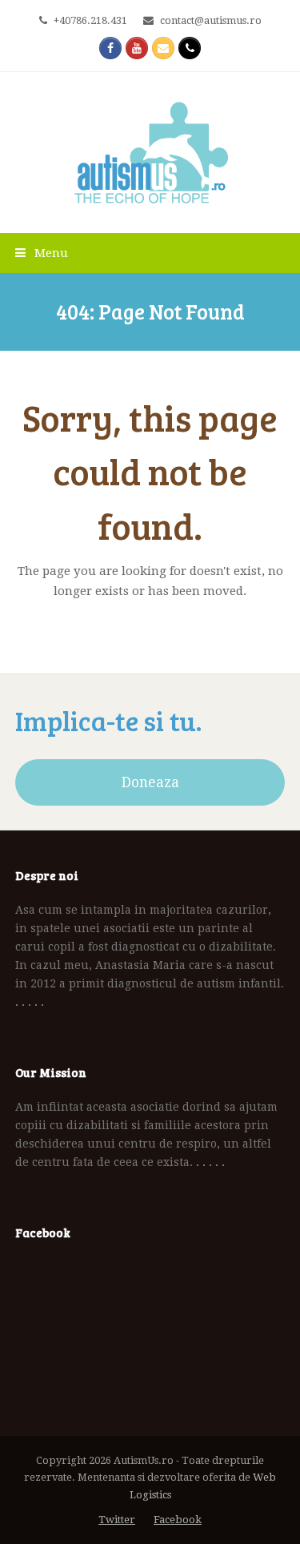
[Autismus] (150, 152)
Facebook (178, 1520)
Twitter (116, 1520)
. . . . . (29, 1001)
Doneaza (150, 782)
